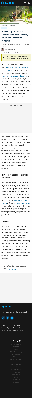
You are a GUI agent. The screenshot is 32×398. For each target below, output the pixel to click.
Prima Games (16, 354)
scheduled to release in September (15, 76)
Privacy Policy (5, 328)
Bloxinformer (16, 379)
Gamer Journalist (16, 364)
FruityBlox (16, 377)
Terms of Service (6, 330)
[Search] (21, 3)
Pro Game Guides (16, 344)
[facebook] (12, 318)
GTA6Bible (16, 382)
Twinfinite (16, 346)
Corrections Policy (18, 330)
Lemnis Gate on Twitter (22, 203)
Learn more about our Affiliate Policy (9, 269)
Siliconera (16, 357)
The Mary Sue (16, 372)
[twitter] (7, 318)
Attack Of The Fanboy (16, 352)
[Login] (29, 3)
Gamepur (16, 349)
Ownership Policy (17, 328)
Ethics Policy (16, 325)
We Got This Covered (16, 359)
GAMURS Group (27, 387)
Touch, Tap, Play (16, 374)
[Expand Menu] (25, 3)
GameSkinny (16, 367)
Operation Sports (16, 369)
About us (3, 325)
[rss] (3, 318)
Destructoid (16, 362)
